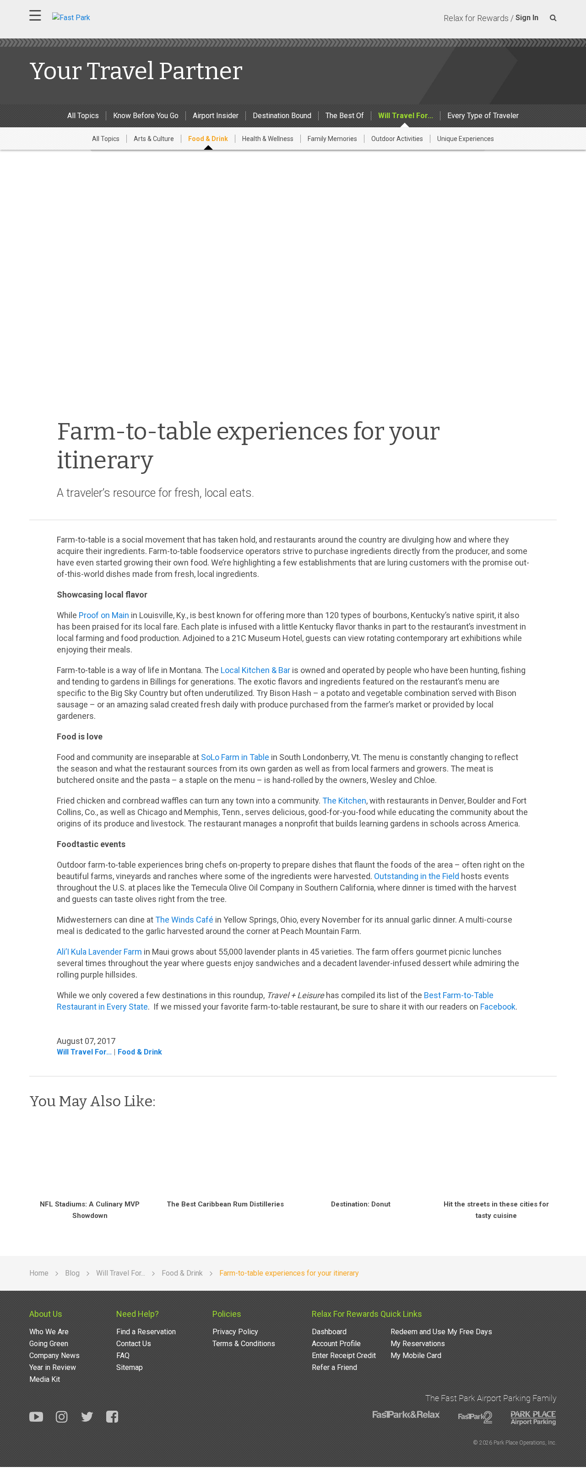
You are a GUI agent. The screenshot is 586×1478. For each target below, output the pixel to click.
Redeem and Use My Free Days (441, 1331)
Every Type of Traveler (483, 115)
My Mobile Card (416, 1355)
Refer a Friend (334, 1367)
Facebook (497, 1006)
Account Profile (336, 1343)
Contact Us (133, 1343)
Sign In (526, 17)
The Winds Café (184, 919)
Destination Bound (282, 115)
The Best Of (345, 115)
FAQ (123, 1355)
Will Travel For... (405, 115)
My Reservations (418, 1343)
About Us (45, 1314)
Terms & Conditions (243, 1343)
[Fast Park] (111, 16)
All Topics (83, 115)
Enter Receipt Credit (344, 1355)
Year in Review (52, 1367)
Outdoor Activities (397, 138)
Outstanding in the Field (416, 876)
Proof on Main (104, 615)
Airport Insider (216, 115)
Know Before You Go (146, 115)
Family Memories (332, 138)
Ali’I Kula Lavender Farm (99, 951)
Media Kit (44, 1379)
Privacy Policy (235, 1331)
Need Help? (137, 1314)
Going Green (48, 1343)
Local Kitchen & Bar (255, 670)
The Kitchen (344, 800)
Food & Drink (208, 138)
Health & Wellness (267, 138)
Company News (54, 1355)
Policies (226, 1314)
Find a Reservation (146, 1331)
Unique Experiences (465, 138)
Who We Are (49, 1331)
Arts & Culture (154, 138)
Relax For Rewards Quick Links (367, 1314)
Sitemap (129, 1367)
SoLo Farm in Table (235, 757)
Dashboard (329, 1331)
